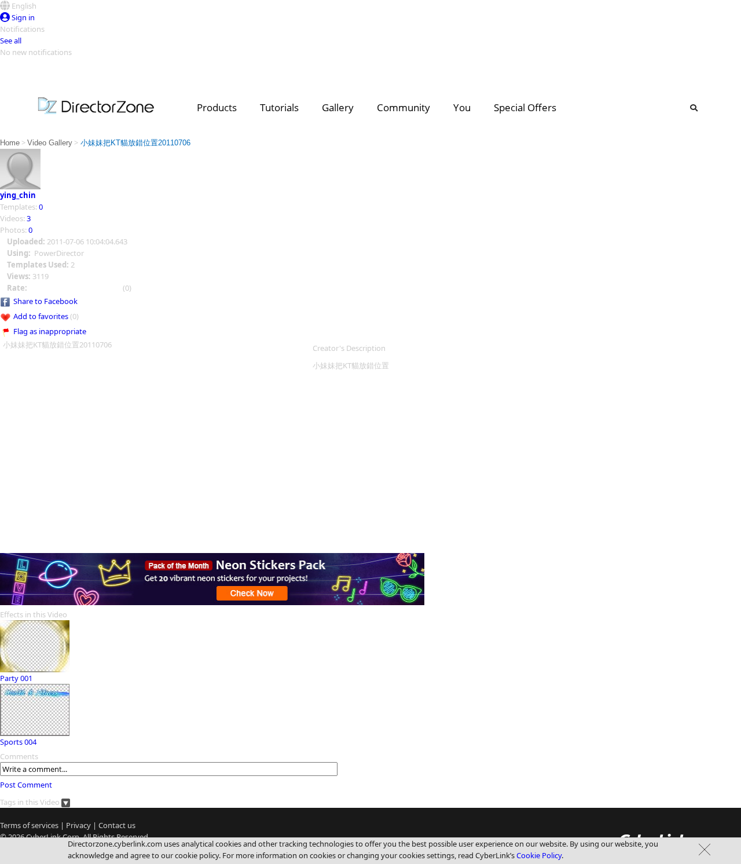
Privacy (78, 825)
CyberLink (43, 837)
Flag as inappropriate (49, 331)
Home (10, 142)
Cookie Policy (539, 855)
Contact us (116, 825)
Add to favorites (40, 316)
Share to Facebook (45, 301)
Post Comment (26, 784)
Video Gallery (49, 142)
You (462, 107)
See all (10, 40)
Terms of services (29, 825)
